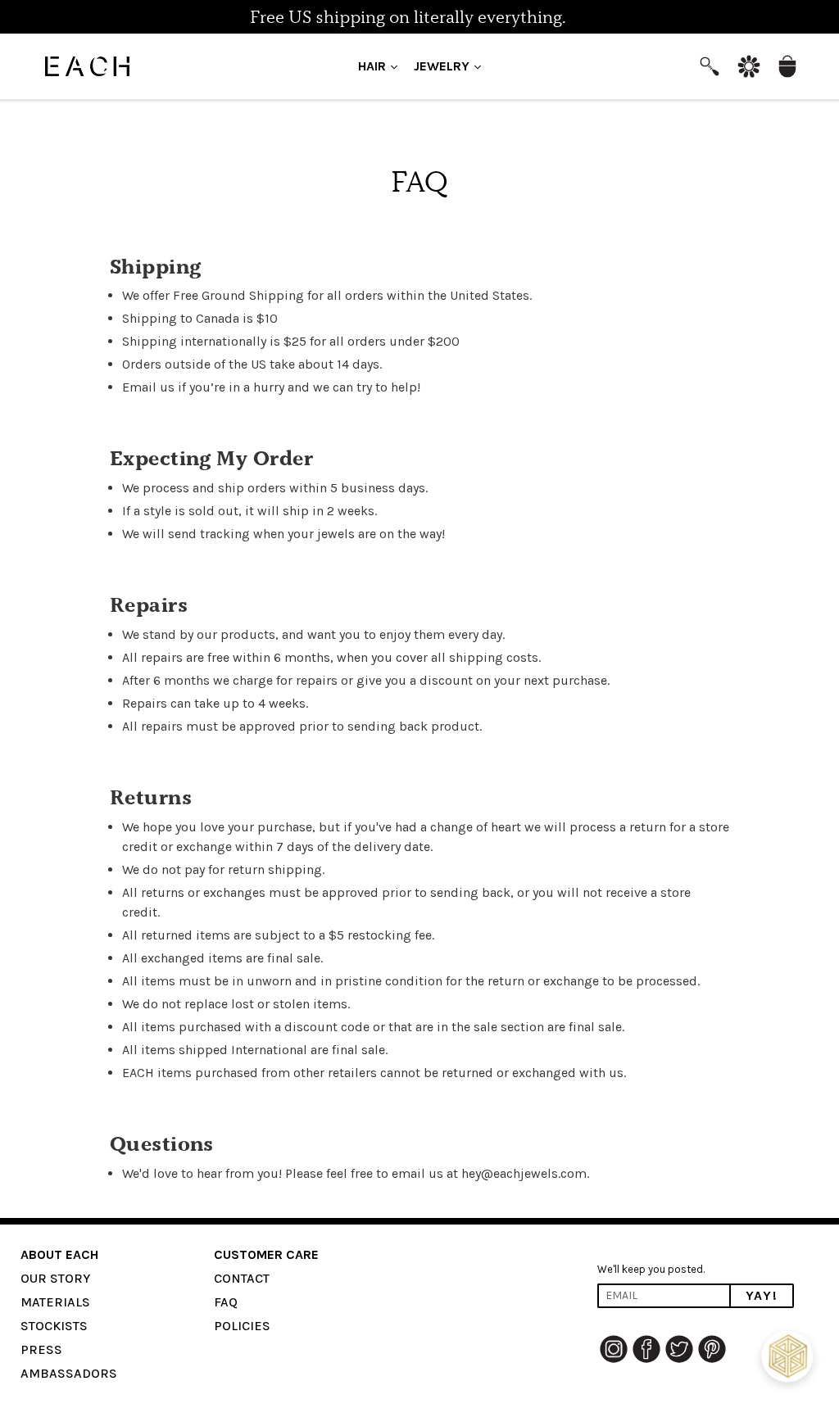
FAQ (226, 1302)
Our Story (55, 1278)
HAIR (382, 65)
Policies (242, 1325)
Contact (242, 1278)
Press (41, 1349)
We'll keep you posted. (651, 1269)
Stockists (54, 1325)
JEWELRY (451, 65)
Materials (55, 1302)
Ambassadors (68, 1373)
